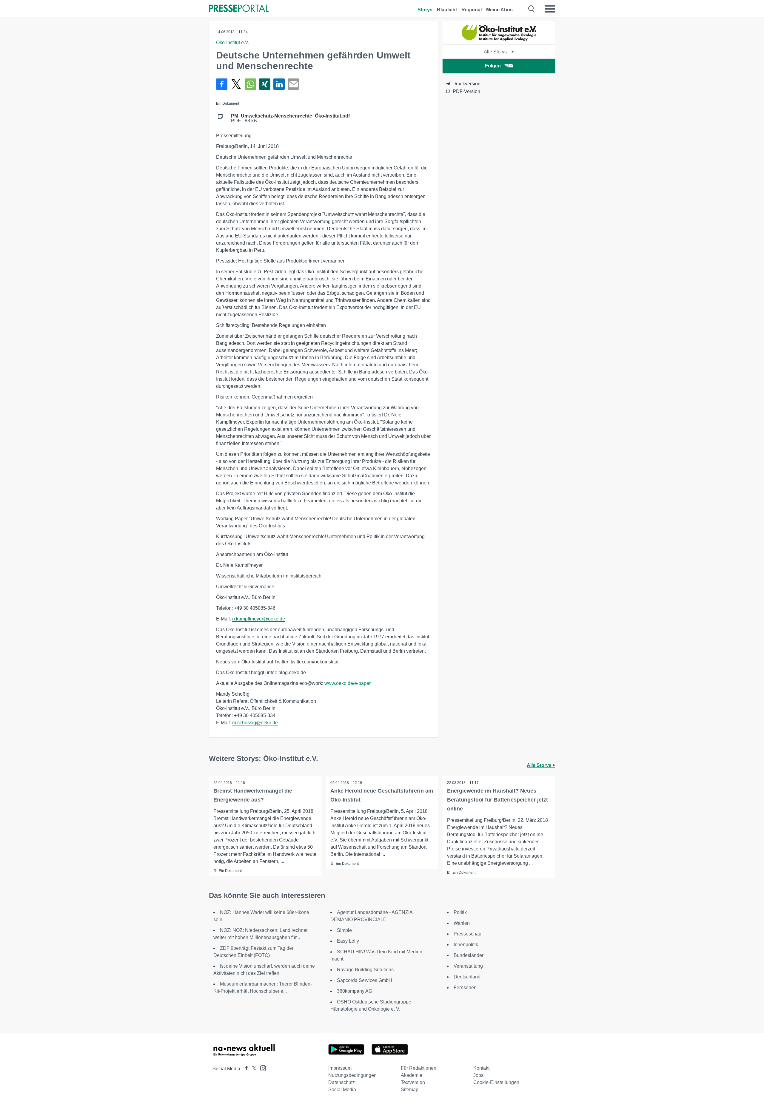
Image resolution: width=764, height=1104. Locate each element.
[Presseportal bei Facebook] (244, 1068)
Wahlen (462, 923)
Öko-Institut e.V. (232, 42)
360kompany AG (354, 991)
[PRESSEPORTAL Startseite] (239, 9)
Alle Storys (496, 51)
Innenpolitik (466, 944)
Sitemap (409, 1089)
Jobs (478, 1075)
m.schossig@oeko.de (255, 722)
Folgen (493, 65)
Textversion (413, 1082)
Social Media (342, 1089)
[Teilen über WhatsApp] (250, 84)
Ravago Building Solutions (365, 969)
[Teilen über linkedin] (279, 84)
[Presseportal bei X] (252, 1068)
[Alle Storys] (499, 39)
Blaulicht (447, 9)
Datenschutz (341, 1082)
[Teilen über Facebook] (221, 84)
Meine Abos (499, 9)
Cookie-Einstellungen (496, 1082)
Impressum (340, 1068)
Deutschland (467, 976)
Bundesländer (468, 955)
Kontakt (481, 1068)
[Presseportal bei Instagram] (261, 1067)
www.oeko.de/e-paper (347, 683)
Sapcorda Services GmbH (364, 980)
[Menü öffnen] (549, 9)
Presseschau (467, 933)
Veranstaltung (468, 966)
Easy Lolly (348, 941)
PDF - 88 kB (290, 118)
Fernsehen (465, 987)
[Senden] (293, 84)
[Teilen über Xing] (264, 84)
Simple (344, 930)
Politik (460, 912)
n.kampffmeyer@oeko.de (258, 618)
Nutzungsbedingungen (352, 1075)
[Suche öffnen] (531, 9)
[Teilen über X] (236, 84)
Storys (425, 9)
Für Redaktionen (418, 1068)
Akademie (411, 1075)
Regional (471, 9)
